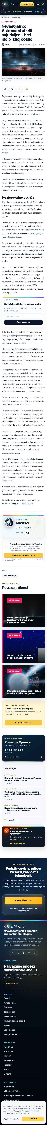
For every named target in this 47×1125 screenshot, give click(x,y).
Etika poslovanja (12, 1091)
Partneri (7, 1065)
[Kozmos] (10, 4)
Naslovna (8, 1047)
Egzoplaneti (38, 12)
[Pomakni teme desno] (43, 11)
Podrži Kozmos (21, 723)
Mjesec (26, 12)
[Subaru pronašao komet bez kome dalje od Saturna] (24, 646)
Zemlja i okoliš (10, 1034)
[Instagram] (23, 952)
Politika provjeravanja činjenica (18, 1095)
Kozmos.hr (22, 522)
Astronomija (16, 18)
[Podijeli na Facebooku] (5, 89)
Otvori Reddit (16, 843)
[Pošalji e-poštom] (26, 89)
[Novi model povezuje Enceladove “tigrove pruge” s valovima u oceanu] (24, 610)
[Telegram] (29, 952)
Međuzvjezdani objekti (14, 1021)
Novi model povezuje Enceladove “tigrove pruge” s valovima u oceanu (22, 779)
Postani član (21, 900)
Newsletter (9, 1060)
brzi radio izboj (37, 120)
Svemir (7, 998)
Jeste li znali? (10, 1016)
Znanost (8, 1007)
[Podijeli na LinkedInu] (20, 89)
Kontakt (7, 1069)
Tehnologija (9, 1012)
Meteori (14, 12)
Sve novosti (9, 820)
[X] (18, 952)
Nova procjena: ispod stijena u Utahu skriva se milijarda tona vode (20, 809)
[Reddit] (34, 952)
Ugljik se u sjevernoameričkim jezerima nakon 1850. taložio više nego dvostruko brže (22, 794)
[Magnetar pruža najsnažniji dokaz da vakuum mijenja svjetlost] (24, 681)
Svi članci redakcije (24, 528)
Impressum (9, 1086)
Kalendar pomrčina (23, 756)
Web (27, 533)
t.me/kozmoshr (26, 503)
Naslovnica (6, 18)
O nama (7, 1074)
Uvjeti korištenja (11, 1100)
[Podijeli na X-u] (12, 89)
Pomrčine (8, 1051)
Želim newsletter (23, 322)
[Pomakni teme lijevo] (3, 11)
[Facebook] (12, 952)
